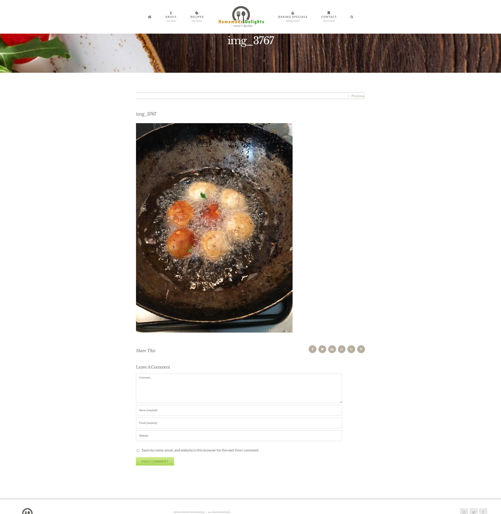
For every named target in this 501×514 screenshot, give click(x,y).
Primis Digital (197, 512)
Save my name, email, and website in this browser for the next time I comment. (200, 450)
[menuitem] (176, 17)
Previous (358, 96)
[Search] (323, 17)
